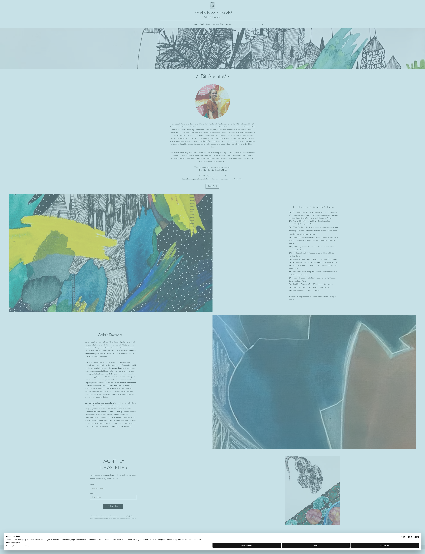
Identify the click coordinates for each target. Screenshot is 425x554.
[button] (295, 235)
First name (178, 270)
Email (177, 278)
